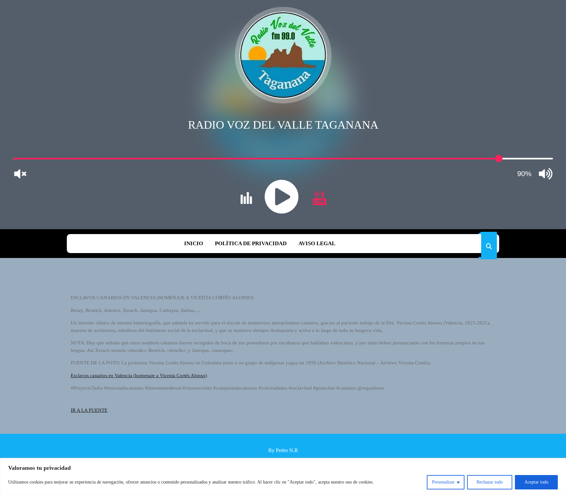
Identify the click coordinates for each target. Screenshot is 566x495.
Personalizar (443, 482)
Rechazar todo (490, 482)
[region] (283, 476)
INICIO (193, 243)
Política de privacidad (251, 243)
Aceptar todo (536, 482)
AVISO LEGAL (316, 243)
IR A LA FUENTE (89, 410)
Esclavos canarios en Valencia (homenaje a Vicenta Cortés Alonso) (139, 375)
